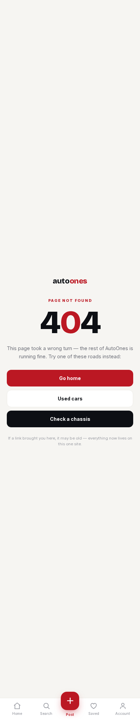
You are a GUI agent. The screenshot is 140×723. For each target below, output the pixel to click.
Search (46, 713)
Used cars (70, 398)
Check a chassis (70, 419)
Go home (70, 378)
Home (17, 713)
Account (122, 713)
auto (70, 281)
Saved (93, 713)
